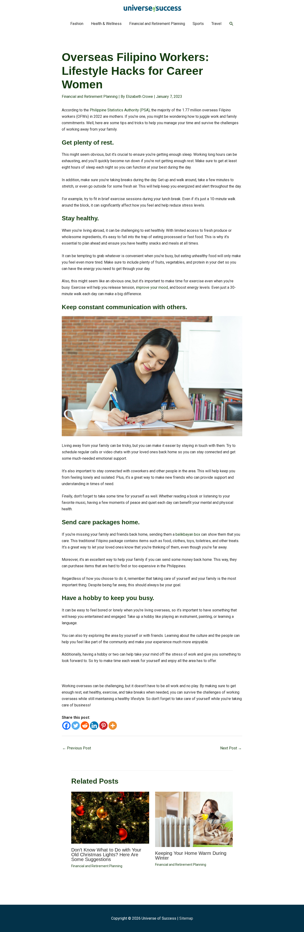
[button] (231, 23)
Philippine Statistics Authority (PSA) (120, 110)
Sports (198, 23)
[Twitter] (75, 725)
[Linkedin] (94, 725)
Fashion (76, 23)
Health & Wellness (106, 23)
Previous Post (76, 748)
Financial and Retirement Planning (157, 23)
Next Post (231, 748)
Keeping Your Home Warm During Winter (190, 856)
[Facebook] (66, 725)
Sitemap (186, 918)
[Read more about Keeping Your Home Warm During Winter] (194, 819)
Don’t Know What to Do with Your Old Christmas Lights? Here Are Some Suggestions (106, 854)
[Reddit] (85, 725)
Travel (216, 23)
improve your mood (152, 287)
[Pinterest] (103, 725)
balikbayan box (188, 534)
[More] (113, 725)
